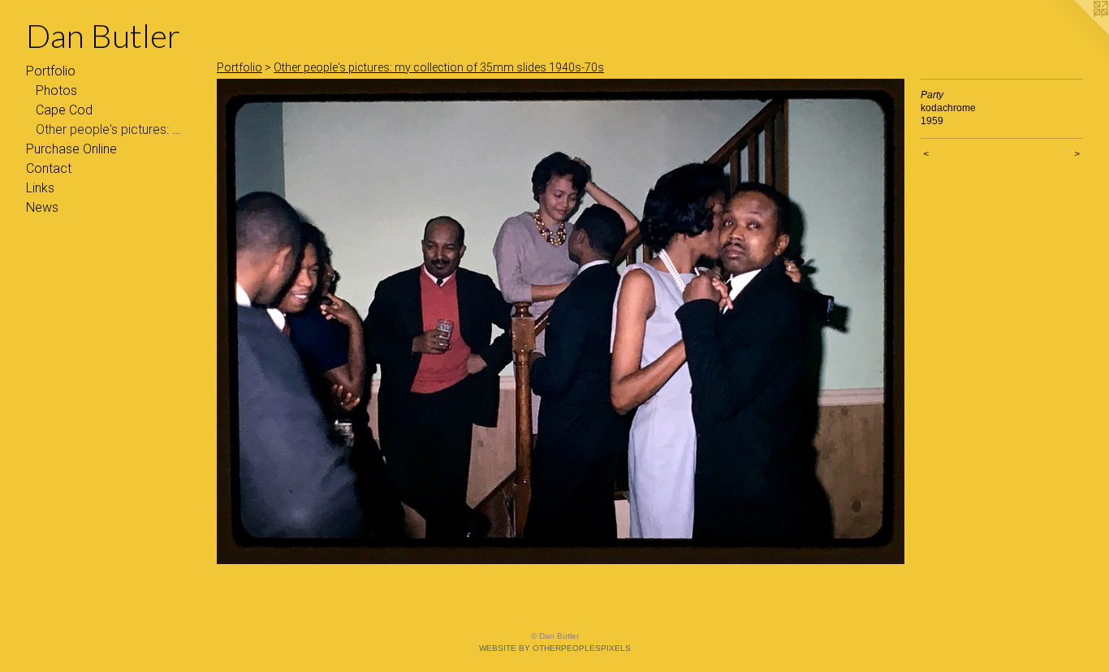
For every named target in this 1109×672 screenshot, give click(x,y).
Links (40, 188)
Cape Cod (64, 110)
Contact (48, 168)
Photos (56, 90)
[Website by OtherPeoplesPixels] (1076, 32)
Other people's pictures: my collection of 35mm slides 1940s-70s (112, 129)
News (42, 207)
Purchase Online (71, 149)
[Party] (560, 321)
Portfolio (51, 71)
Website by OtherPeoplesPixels (555, 648)
